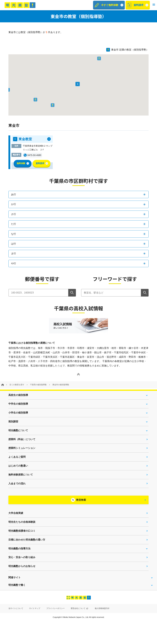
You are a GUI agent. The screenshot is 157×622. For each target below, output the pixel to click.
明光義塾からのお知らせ (21, 566)
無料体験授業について (20, 474)
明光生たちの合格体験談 (21, 522)
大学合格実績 (15, 513)
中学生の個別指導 (18, 403)
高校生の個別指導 (18, 395)
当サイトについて (15, 608)
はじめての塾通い (18, 465)
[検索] (72, 293)
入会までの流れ (17, 483)
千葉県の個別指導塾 (38, 385)
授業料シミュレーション (21, 448)
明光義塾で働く (17, 585)
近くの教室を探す (17, 385)
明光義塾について (18, 430)
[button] (154, 5)
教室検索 (81, 500)
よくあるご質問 (17, 457)
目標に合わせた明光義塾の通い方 (26, 539)
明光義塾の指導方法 (19, 548)
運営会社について (78, 608)
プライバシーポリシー (55, 608)
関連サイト (14, 577)
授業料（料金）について (21, 439)
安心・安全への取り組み (21, 557)
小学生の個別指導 (18, 412)
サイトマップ (34, 608)
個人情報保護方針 (102, 608)
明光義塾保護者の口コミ (21, 530)
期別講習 (13, 421)
